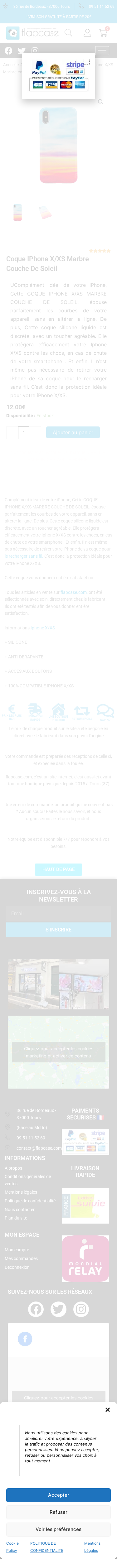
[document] (58, 779)
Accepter (58, 1495)
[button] (108, 1410)
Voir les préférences (58, 1529)
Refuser (58, 1512)
